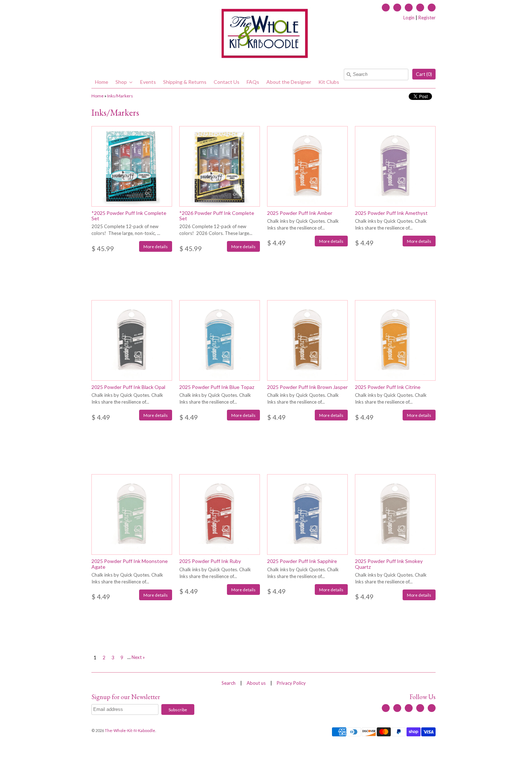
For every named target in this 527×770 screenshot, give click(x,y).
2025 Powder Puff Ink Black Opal (128, 387)
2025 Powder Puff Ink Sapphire (302, 561)
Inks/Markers (120, 95)
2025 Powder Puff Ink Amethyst (391, 213)
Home (97, 95)
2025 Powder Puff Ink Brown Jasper (307, 387)
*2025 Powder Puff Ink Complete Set (128, 215)
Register (427, 17)
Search (229, 683)
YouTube (409, 7)
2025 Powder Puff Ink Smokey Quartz (389, 563)
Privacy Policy (291, 683)
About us (256, 683)
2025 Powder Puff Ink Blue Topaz (216, 387)
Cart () (424, 74)
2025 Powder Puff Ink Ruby (210, 561)
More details (155, 246)
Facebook (386, 7)
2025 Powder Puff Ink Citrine (388, 387)
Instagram (420, 7)
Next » (138, 657)
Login (408, 17)
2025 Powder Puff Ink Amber (299, 213)
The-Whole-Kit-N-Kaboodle (130, 730)
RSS (397, 7)
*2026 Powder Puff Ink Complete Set (216, 215)
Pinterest (432, 7)
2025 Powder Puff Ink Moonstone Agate (129, 563)
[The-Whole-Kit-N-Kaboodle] (263, 34)
